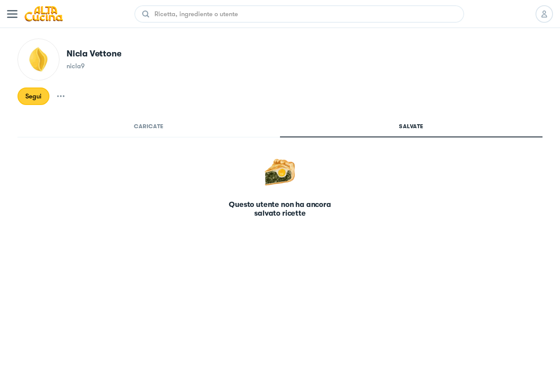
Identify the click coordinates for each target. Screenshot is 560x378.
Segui (33, 96)
